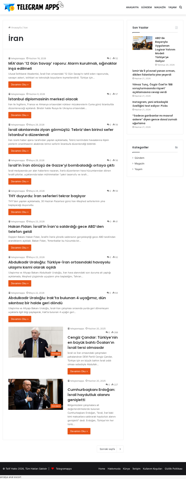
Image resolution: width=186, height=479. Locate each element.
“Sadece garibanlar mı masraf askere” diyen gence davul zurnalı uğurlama (154, 119)
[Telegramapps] (34, 7)
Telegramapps (64, 468)
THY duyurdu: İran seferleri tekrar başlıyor (47, 195)
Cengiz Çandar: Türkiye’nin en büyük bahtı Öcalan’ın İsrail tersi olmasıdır (93, 342)
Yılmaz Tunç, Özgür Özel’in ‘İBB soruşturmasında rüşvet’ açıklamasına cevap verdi (152, 88)
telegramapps (18, 58)
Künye (126, 468)
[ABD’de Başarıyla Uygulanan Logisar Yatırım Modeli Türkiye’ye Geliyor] (142, 43)
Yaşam (172, 7)
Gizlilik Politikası (173, 468)
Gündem (146, 7)
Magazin (160, 7)
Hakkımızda (114, 468)
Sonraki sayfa (107, 449)
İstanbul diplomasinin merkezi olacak (43, 99)
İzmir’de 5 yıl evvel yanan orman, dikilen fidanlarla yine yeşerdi (153, 72)
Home (101, 468)
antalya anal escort (10, 477)
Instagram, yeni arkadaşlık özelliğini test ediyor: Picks (150, 104)
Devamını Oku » (20, 84)
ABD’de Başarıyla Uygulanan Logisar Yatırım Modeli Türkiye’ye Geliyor (165, 49)
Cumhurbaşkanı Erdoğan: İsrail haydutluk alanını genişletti (91, 394)
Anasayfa (132, 7)
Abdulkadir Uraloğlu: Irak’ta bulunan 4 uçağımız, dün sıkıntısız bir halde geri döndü (57, 300)
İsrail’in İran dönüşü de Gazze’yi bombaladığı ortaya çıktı (61, 165)
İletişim (136, 468)
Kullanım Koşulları (152, 468)
